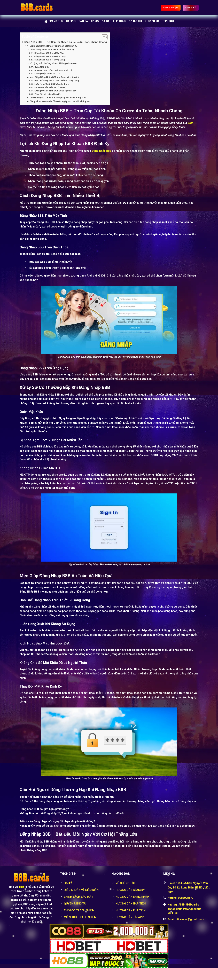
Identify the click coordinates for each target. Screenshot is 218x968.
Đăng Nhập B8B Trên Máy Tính (49, 53)
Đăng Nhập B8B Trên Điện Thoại (50, 56)
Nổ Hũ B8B (135, 21)
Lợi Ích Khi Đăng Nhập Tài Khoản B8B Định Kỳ (53, 46)
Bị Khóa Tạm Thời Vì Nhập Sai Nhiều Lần (53, 70)
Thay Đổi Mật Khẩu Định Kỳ (47, 94)
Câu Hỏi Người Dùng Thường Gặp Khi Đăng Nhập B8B (57, 97)
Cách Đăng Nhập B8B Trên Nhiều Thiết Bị (51, 49)
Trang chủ (55, 21)
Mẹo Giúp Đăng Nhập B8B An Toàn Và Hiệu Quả (54, 77)
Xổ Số (95, 21)
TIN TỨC (168, 21)
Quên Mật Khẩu (41, 67)
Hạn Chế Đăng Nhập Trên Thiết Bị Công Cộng (56, 81)
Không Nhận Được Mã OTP (47, 73)
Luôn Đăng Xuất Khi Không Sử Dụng (51, 84)
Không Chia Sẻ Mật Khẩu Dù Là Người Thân (55, 91)
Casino (71, 21)
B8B (21, 886)
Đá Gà (106, 21)
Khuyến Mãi (152, 21)
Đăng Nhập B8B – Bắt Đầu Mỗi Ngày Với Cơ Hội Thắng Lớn (60, 101)
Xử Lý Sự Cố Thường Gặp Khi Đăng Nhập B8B (53, 63)
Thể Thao (119, 21)
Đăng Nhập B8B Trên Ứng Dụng (49, 60)
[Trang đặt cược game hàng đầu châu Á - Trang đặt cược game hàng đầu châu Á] (37, 8)
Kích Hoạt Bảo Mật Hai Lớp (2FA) (50, 87)
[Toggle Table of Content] (103, 37)
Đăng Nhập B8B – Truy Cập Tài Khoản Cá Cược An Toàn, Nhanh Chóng (65, 42)
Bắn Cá (83, 21)
